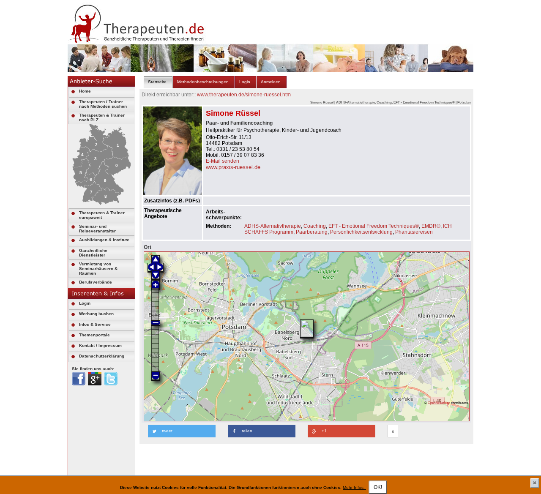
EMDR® (430, 226)
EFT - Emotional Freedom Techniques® (373, 226)
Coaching (314, 226)
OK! (378, 487)
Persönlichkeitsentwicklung (361, 232)
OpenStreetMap (439, 403)
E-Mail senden (222, 161)
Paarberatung (312, 232)
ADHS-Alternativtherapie (272, 226)
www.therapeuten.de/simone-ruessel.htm (244, 95)
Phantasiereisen (414, 232)
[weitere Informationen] (393, 431)
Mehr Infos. (354, 487)
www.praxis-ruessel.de (233, 167)
